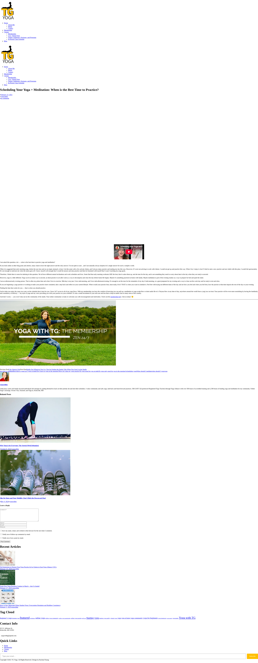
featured (25, 617)
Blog (5, 41)
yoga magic (169, 618)
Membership (8, 30)
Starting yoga (92, 618)
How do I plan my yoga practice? (69, 371)
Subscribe (252, 656)
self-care (84, 618)
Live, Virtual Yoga (14, 36)
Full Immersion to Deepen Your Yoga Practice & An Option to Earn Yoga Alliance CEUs (28, 567)
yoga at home (125, 618)
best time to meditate (6, 371)
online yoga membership (64, 618)
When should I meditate (144, 371)
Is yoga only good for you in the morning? (112, 371)
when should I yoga (158, 371)
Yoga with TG (187, 617)
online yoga (40, 618)
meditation (32, 618)
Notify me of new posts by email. (13, 538)
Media (10, 26)
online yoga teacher (76, 618)
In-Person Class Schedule (16, 39)
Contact (10, 28)
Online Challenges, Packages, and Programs (22, 37)
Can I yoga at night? (30, 371)
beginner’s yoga (6, 618)
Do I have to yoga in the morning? (48, 371)
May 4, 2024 (5, 501)
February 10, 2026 (6, 569)
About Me (11, 25)
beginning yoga (15, 618)
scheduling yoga (131, 371)
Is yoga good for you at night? (89, 371)
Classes (6, 32)
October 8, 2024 (6, 449)
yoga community (136, 618)
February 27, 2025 (6, 588)
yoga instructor (162, 618)
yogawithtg (4, 96)
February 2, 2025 (5, 607)
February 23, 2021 (6, 95)
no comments (5, 98)
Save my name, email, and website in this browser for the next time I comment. (27, 531)
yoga (165, 371)
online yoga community (51, 618)
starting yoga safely (104, 618)
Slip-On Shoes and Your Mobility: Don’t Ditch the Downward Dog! (23, 498)
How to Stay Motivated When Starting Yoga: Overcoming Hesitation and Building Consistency (30, 605)
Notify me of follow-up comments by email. (16, 534)
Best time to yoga (18, 371)
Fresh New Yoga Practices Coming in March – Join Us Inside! (20, 586)
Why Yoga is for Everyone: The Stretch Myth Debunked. (19, 445)
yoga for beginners (150, 618)
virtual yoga (113, 618)
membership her (115, 297)
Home (6, 23)
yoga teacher (175, 618)
